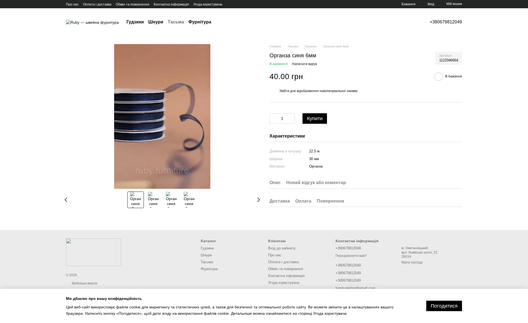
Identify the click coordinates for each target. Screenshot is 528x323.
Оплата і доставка (97, 4)
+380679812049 (446, 22)
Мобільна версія (84, 283)
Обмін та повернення (132, 4)
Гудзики (135, 22)
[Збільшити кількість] (291, 118)
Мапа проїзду (412, 262)
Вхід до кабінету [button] (282, 248)
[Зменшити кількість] (273, 118)
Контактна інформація (171, 4)
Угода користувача (207, 4)
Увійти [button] (284, 91)
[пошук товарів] (221, 22)
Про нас (72, 4)
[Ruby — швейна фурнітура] (93, 252)
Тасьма (176, 22)
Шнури (155, 22)
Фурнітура (199, 22)
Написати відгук (304, 64)
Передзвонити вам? (351, 256)
